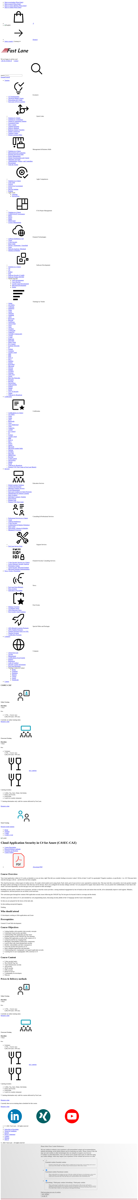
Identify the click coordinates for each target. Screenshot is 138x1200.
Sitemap (7, 1138)
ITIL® (10, 217)
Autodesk (11, 315)
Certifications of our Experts (16, 658)
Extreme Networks (13, 346)
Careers (7, 681)
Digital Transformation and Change (18, 158)
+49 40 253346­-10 (6, 61)
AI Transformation (13, 96)
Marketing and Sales (14, 159)
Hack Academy (12, 495)
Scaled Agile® (12, 458)
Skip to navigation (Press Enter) (14, 2)
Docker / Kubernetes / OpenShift (18, 245)
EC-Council (11, 344)
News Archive (12, 589)
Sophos (10, 386)
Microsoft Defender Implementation (18, 569)
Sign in (7, 1139)
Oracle (10, 376)
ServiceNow (15, 196)
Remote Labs (12, 500)
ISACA (10, 357)
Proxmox (11, 379)
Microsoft (11, 366)
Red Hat (10, 381)
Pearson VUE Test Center (16, 502)
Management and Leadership (16, 153)
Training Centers (13, 133)
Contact (16, 61)
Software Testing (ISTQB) (16, 277)
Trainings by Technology (15, 119)
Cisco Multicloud (13, 425)
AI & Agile (11, 182)
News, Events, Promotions (12, 571)
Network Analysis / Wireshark (17, 249)
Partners (10, 659)
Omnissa (10, 373)
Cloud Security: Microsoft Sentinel (18, 567)
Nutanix (10, 369)
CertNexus (11, 322)
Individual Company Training (17, 497)
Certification (8, 396)
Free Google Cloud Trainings (17, 612)
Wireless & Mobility (14, 250)
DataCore (11, 339)
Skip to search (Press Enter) (13, 4)
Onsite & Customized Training (17, 121)
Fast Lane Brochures (14, 666)
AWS (10, 317)
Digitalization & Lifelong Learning (18, 493)
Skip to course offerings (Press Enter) (16, 6)
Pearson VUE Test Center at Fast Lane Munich (22, 467)
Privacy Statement (10, 1134)
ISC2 (9, 359)
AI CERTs (11, 305)
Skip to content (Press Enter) (13, 7)
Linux (10, 247)
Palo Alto (11, 453)
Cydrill (10, 337)
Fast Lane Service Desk (15, 546)
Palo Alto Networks (14, 378)
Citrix (10, 327)
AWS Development (18, 280)
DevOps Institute (13, 189)
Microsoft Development (19, 285)
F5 (9, 347)
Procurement (12, 163)
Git (9, 268)
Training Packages (13, 126)
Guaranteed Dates (13, 123)
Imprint (7, 1133)
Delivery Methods (13, 128)
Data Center (11, 244)
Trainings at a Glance (14, 151)
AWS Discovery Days (14, 610)
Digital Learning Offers (15, 135)
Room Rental (12, 498)
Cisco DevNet (16, 282)
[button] (17, 41)
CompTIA (11, 332)
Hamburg (15, 673)
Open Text (11, 374)
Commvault (11, 330)
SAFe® (10, 184)
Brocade (10, 320)
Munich (14, 675)
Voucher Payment (13, 633)
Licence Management (14, 222)
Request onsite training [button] (7, 826)
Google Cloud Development (20, 284)
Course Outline (9, 852)
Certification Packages (14, 635)
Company (7, 636)
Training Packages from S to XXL (18, 631)
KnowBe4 (11, 364)
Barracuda (11, 318)
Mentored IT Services (14, 530)
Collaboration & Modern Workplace (19, 525)
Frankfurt (15, 671)
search (3, 75)
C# (9, 270)
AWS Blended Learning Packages (18, 628)
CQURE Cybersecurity (15, 334)
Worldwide (15, 680)
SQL (9, 273)
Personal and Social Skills (16, 154)
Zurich (14, 678)
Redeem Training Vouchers (16, 130)
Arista (10, 310)
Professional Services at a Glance (18, 518)
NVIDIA (11, 371)
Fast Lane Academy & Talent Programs (20, 492)
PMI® (10, 219)
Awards (10, 654)
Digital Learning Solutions (16, 485)
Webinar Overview (14, 607)
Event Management (14, 490)
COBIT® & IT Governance (16, 214)
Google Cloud (12, 352)
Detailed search (5, 77)
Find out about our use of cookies (51, 1192)
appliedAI (11, 308)
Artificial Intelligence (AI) (16, 239)
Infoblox (10, 361)
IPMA (10, 216)
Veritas (10, 393)
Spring (14, 287)
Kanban (10, 191)
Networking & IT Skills (15, 100)
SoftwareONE (12, 385)
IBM (9, 356)
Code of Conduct (13, 663)
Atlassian (14, 194)
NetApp (10, 368)
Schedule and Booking (11, 851)
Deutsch (35, 39)
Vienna (14, 676)
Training (7, 80)
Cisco (10, 325)
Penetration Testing (14, 566)
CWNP (10, 335)
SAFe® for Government (15, 186)
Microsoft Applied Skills (15, 448)
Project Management (14, 156)
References (11, 661)
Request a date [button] (5, 721)
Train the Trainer (13, 164)
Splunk (10, 388)
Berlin (14, 669)
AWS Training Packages (15, 630)
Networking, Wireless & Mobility (18, 528)
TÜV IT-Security (13, 391)
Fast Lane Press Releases (15, 587)
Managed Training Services (16, 488)
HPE (9, 354)
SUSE (10, 390)
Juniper (10, 363)
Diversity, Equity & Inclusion (17, 664)
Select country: (9, 41)
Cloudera (11, 329)
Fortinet (10, 349)
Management (12, 656)
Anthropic (11, 307)
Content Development (14, 487)
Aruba (10, 312)
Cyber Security (12, 242)
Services (7, 469)
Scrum (10, 187)
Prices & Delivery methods (12, 849)
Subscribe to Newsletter (15, 590)
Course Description (10, 847)
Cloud (10, 240)
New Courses (12, 125)
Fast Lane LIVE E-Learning (16, 102)
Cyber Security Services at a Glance (19, 562)
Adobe (10, 303)
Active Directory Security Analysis (18, 564)
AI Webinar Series (13, 608)
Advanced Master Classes (16, 98)
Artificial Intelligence (14, 521)
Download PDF (38, 867)
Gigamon (11, 351)
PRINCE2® (12, 221)
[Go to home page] (15, 57)
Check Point (12, 323)
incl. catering (33, 770)
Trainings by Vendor (14, 118)
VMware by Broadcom (15, 395)
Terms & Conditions (11, 1131)
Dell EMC (11, 340)
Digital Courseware (14, 131)
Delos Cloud (12, 342)
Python (10, 272)
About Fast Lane (13, 653)
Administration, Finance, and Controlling (20, 161)
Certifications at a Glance (15, 413)
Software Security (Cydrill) (16, 275)
